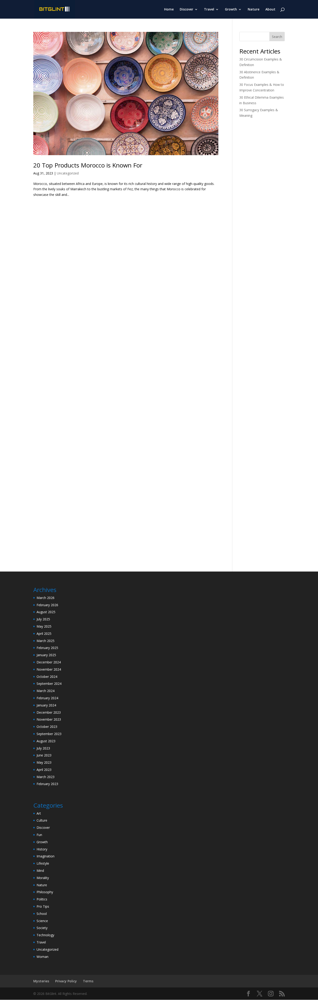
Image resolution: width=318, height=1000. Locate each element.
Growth (231, 9)
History (42, 849)
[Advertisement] (262, 195)
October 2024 (47, 676)
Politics (42, 899)
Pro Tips (43, 906)
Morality (43, 878)
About (270, 9)
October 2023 (47, 726)
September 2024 (49, 683)
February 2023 (47, 784)
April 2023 (44, 769)
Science (42, 921)
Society (42, 928)
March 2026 (45, 597)
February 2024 (47, 698)
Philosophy (45, 892)
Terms (88, 981)
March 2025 (45, 641)
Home (169, 9)
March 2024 (45, 691)
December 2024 (49, 662)
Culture (42, 820)
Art (39, 813)
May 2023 (44, 762)
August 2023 (46, 741)
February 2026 (47, 605)
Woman (42, 956)
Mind (40, 870)
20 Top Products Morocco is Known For (87, 165)
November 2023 (49, 719)
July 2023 (43, 748)
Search (277, 36)
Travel (209, 9)
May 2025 (44, 626)
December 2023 (49, 712)
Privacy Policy (66, 981)
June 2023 (44, 755)
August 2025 (46, 612)
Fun (39, 835)
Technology (45, 935)
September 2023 (49, 734)
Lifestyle (43, 863)
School (42, 913)
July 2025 (43, 619)
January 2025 (46, 655)
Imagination (45, 856)
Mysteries (41, 981)
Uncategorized (68, 173)
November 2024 (49, 669)
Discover (186, 9)
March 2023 (45, 777)
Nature (253, 9)
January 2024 (46, 705)
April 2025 (44, 633)
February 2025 (47, 647)
